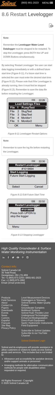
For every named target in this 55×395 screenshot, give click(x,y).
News (4, 315)
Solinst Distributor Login (33, 340)
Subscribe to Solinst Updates (35, 330)
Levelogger (40, 14)
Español (5, 320)
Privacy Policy (8, 328)
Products (5, 297)
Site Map (5, 325)
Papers (5, 308)
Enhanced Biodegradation (34, 318)
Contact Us (7, 305)
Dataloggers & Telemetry (33, 300)
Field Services (8, 300)
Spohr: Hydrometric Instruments (37, 323)
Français (5, 323)
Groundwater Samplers (32, 308)
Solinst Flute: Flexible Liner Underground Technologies (35, 314)
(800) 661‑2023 (30, 2)
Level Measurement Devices (35, 297)
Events (4, 313)
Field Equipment (29, 325)
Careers (5, 318)
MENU (46, 2)
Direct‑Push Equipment (33, 320)
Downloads (7, 310)
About (4, 303)
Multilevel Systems (30, 310)
